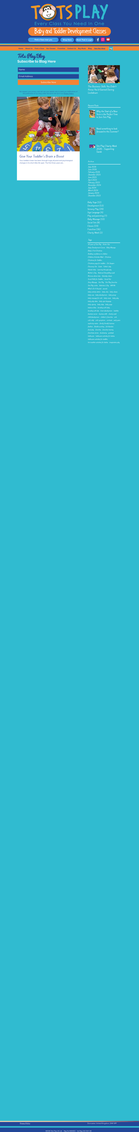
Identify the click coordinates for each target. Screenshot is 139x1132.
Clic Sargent (110, 263)
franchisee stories (93, 333)
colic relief (91, 320)
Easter (100, 267)
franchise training (107, 330)
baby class (105, 292)
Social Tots (107, 279)
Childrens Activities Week (95, 257)
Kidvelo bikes (92, 270)
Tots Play (101, 282)
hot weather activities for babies (98, 342)
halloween (91, 336)
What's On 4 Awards (94, 289)
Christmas (108, 257)
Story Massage (92, 282)
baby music (107, 298)
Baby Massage (111, 248)
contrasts (109, 320)
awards (105, 289)
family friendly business (106, 323)
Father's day (107, 267)
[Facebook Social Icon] (97, 39)
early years (116, 320)
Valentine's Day (104, 285)
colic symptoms (100, 320)
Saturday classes (107, 276)
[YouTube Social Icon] (108, 39)
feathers (90, 327)
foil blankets (109, 327)
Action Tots (106, 244)
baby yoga (108, 304)
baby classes (113, 292)
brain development (106, 311)
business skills (103, 314)
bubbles (116, 311)
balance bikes (92, 308)
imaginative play (114, 342)
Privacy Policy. (69, 93)
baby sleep (100, 304)
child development (93, 317)
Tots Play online (93, 285)
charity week (112, 314)
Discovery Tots (92, 267)
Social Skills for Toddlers (95, 279)
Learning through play (104, 270)
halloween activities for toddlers (98, 339)
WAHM (112, 285)
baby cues (91, 295)
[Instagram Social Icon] (103, 39)
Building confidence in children (97, 254)
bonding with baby (104, 308)
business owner (92, 314)
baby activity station (94, 292)
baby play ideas (93, 301)
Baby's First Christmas (95, 251)
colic (115, 317)
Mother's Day (92, 273)
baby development (101, 295)
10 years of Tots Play (94, 244)
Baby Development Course (96, 248)
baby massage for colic (95, 298)
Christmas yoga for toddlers (96, 263)
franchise (98, 330)
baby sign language (105, 301)
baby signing (92, 304)
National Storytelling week (106, 273)
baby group (112, 295)
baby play (115, 298)
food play (91, 330)
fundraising (103, 333)
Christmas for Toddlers (95, 260)
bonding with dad (93, 311)
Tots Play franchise (111, 282)
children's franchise (107, 317)
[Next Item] (116, 74)
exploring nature (93, 323)
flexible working (99, 327)
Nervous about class (94, 276)
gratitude (111, 333)
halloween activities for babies (105, 336)
